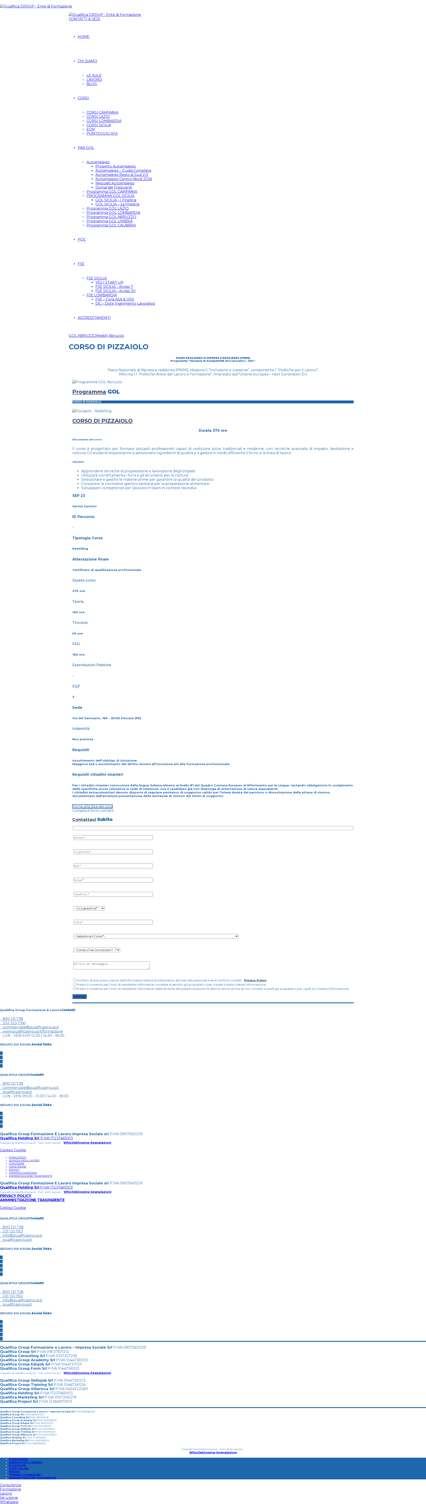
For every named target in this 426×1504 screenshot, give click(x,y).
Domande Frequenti (113, 187)
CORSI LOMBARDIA (104, 121)
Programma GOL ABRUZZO (111, 217)
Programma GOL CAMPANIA (112, 191)
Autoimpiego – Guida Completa (123, 170)
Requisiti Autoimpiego (114, 183)
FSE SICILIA (97, 278)
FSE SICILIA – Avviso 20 (115, 291)
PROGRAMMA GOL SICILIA (110, 196)
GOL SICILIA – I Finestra (115, 200)
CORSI (83, 98)
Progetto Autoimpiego (115, 166)
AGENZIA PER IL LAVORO (24, 1160)
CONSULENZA (17, 1157)
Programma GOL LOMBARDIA (113, 213)
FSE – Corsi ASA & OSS (114, 299)
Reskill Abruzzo (110, 336)
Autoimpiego (98, 162)
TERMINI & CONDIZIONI (23, 1172)
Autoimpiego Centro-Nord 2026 (123, 179)
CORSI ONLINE (17, 1166)
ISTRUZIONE (16, 1163)
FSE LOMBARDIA (102, 295)
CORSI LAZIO (98, 117)
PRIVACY (14, 1169)
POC (82, 239)
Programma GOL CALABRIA (111, 225)
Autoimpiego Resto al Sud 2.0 (121, 175)
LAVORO (94, 80)
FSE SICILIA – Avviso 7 (114, 287)
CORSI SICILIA (99, 125)
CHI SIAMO (87, 61)
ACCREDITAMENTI (94, 318)
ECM (91, 129)
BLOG (92, 84)
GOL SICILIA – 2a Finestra (117, 204)
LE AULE (94, 75)
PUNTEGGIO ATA (102, 133)
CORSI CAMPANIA (102, 112)
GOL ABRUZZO (82, 336)
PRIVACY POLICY (15, 1196)
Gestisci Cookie (13, 1150)
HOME (83, 37)
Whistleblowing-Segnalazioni (87, 1142)
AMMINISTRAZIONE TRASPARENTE (30, 1176)
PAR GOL (86, 148)
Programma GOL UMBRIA (110, 221)
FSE (81, 264)
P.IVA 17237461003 (36, 1138)
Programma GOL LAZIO (108, 208)
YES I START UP (109, 282)
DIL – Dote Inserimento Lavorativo (125, 303)
